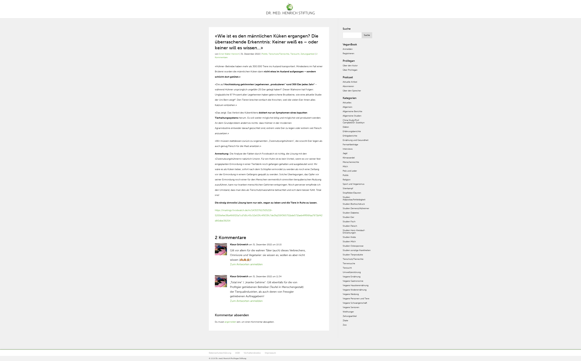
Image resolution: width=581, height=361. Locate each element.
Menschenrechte (351, 162)
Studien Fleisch (350, 226)
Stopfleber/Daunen (352, 193)
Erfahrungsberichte (352, 131)
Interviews (348, 149)
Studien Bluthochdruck (354, 204)
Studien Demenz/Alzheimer (356, 208)
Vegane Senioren (351, 307)
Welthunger (348, 311)
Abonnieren (348, 86)
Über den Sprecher (352, 90)
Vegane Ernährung (351, 276)
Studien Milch (349, 241)
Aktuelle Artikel (350, 82)
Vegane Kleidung (351, 294)
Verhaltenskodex (252, 353)
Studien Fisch (349, 221)
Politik (265, 54)
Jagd (345, 153)
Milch (345, 166)
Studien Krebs (349, 237)
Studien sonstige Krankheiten (357, 250)
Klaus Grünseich (239, 244)
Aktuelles (347, 102)
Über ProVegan (350, 70)
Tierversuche (349, 263)
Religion (346, 179)
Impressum (270, 353)
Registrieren (348, 53)
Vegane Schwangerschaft (355, 303)
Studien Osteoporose (353, 246)
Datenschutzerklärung (220, 353)
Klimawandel (349, 157)
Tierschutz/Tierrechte (279, 54)
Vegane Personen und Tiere (356, 298)
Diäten (346, 127)
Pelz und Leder (350, 171)
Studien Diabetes (351, 213)
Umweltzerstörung (352, 272)
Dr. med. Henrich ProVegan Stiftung (231, 358)
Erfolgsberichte (350, 136)
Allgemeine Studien (352, 116)
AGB (237, 353)
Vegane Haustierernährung (355, 285)
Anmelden (348, 49)
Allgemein (347, 107)
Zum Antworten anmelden (246, 264)
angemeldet (230, 322)
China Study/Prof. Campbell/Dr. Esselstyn (353, 121)
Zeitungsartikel (307, 54)
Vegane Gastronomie (353, 281)
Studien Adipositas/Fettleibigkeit (354, 198)
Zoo (345, 325)
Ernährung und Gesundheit (355, 140)
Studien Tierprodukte (353, 254)
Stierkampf (348, 188)
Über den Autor (350, 65)
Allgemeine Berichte (352, 111)
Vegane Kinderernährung (354, 290)
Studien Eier (348, 217)
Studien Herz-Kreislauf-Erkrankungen (354, 231)
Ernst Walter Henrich (229, 54)
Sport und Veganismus (353, 184)
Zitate (345, 320)
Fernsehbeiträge (350, 144)
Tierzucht (294, 54)
